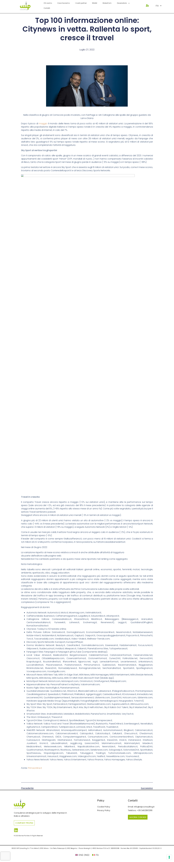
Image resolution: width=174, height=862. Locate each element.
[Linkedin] (16, 830)
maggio (43, 123)
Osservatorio (122, 3)
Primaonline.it (35, 768)
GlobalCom (106, 3)
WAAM (94, 3)
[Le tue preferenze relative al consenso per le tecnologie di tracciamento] (169, 857)
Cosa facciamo (63, 3)
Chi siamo (48, 3)
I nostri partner (81, 3)
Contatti (47, 8)
